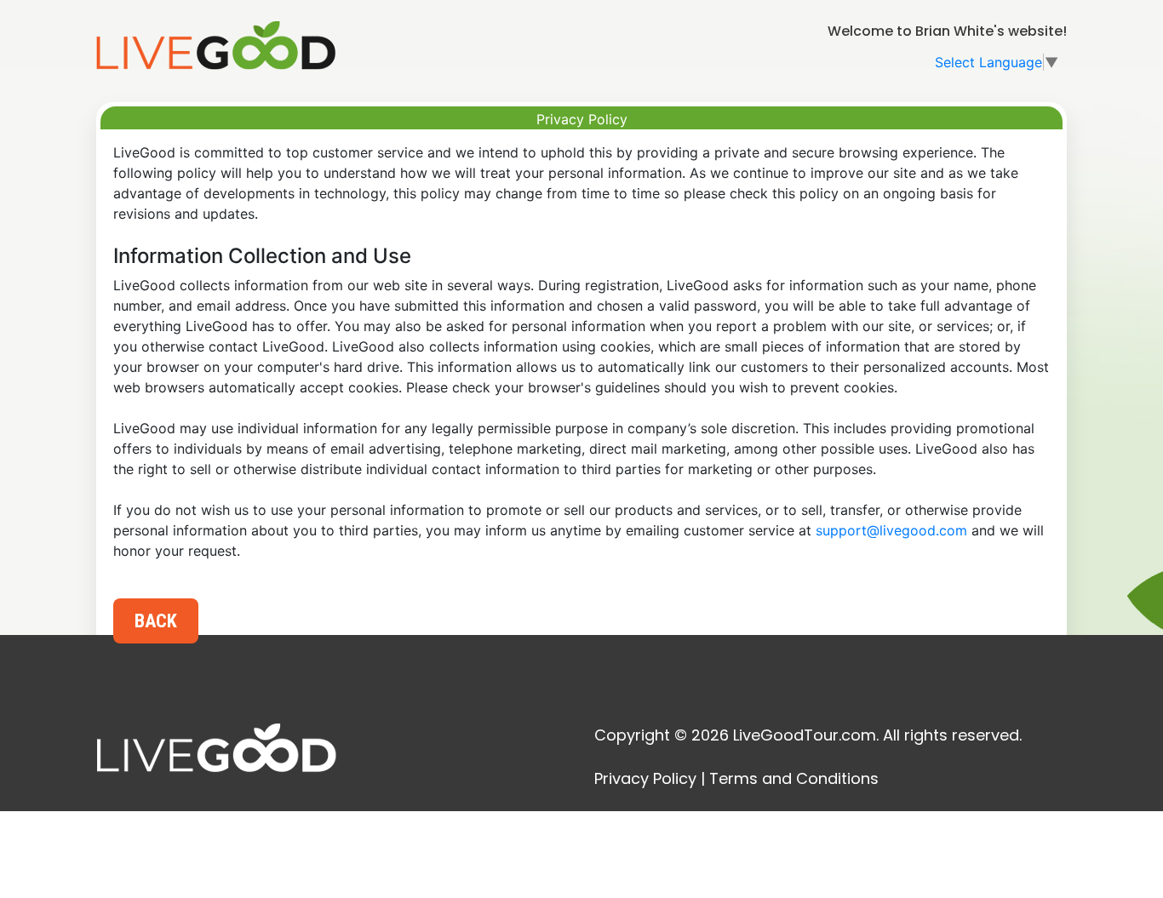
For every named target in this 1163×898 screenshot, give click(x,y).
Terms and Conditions (794, 778)
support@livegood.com (891, 530)
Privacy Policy (645, 778)
